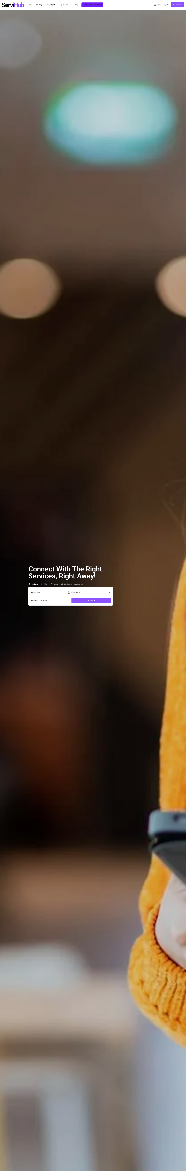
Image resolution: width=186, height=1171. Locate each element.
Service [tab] (80, 584)
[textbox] (91, 592)
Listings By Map (51, 5)
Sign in (159, 5)
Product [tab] (55, 584)
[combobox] (91, 592)
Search (92, 600)
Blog (76, 5)
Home (30, 5)
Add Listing (178, 5)
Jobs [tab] (45, 584)
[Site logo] (13, 4)
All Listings (39, 5)
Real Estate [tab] (68, 584)
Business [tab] (35, 584)
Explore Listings (65, 5)
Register (166, 5)
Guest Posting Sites (92, 5)
